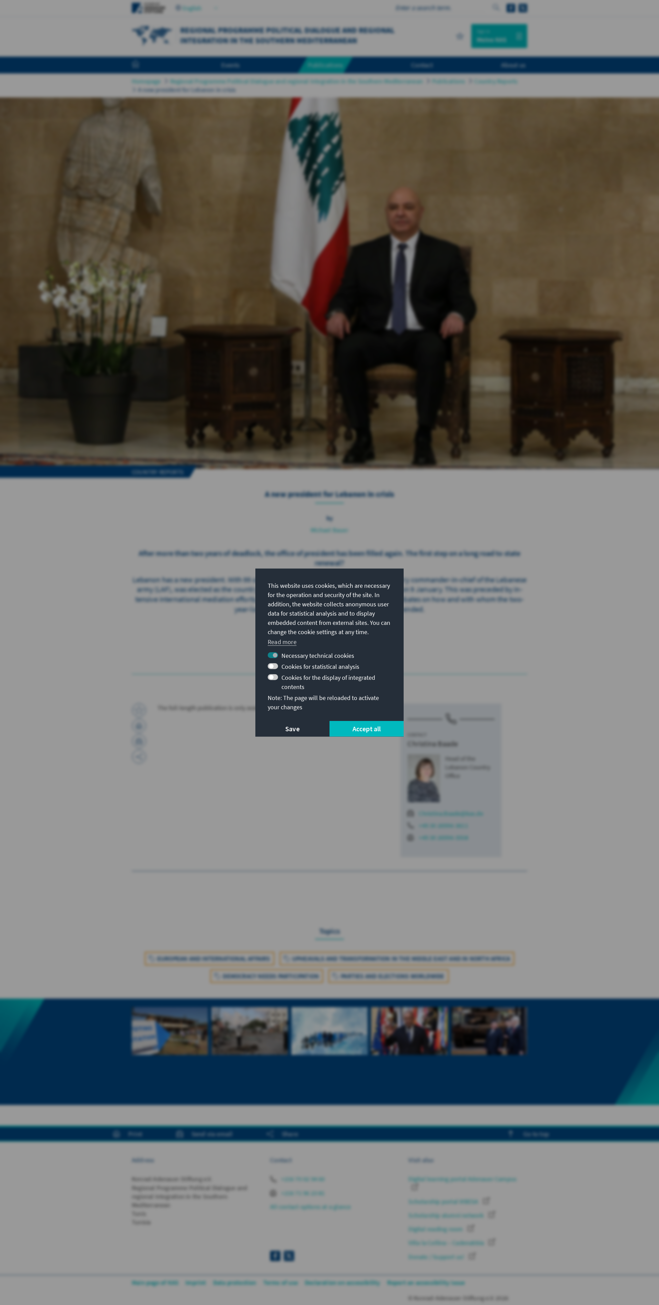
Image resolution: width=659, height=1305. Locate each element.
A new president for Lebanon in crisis (187, 90)
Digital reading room (436, 1229)
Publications (448, 81)
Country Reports (496, 81)
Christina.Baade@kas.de (451, 813)
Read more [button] (282, 642)
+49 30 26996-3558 (443, 837)
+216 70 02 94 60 (302, 1179)
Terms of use (280, 1282)
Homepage (146, 81)
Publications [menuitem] (325, 65)
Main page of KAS (155, 1282)
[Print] (139, 726)
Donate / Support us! (436, 1257)
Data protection (234, 1282)
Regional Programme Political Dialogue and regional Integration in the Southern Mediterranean (296, 81)
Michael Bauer (329, 530)
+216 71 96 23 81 (302, 1193)
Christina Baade (432, 743)
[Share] (139, 757)
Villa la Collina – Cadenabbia (446, 1243)
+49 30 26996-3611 (443, 825)
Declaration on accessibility (342, 1282)
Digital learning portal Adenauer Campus (462, 1179)
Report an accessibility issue (426, 1282)
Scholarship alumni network (446, 1215)
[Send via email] (139, 741)
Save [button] (292, 728)
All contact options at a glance (310, 1207)
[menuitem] (142, 65)
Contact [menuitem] (422, 65)
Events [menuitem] (230, 65)
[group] (170, 1043)
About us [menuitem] (513, 65)
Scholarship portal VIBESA (443, 1201)
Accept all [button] (366, 728)
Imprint (195, 1282)
